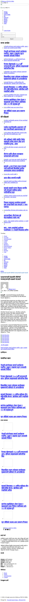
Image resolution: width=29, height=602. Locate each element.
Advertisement (7, 239)
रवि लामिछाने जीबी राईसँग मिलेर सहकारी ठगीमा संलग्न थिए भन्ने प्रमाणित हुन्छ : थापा (14, 141)
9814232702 (22, 600)
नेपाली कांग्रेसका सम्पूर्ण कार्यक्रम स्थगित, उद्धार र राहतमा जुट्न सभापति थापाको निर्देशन (15, 53)
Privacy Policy (7, 247)
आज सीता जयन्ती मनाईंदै (12, 178)
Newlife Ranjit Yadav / (13, 600)
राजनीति (6, 13)
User (5, 252)
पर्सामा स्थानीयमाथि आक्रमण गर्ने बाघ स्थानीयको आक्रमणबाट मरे (15, 128)
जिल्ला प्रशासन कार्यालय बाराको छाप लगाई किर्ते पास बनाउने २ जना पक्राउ (15, 204)
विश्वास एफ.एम (12, 289)
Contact (6, 240)
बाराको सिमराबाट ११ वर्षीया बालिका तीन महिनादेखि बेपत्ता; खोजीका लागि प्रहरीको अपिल (16, 89)
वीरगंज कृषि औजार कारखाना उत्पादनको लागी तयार (13, 155)
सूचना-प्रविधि (7, 14)
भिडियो (5, 22)
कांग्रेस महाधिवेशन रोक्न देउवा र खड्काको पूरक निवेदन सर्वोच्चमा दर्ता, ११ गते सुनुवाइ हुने (15, 102)
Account (6, 237)
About (5, 236)
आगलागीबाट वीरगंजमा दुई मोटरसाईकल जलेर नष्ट (12, 216)
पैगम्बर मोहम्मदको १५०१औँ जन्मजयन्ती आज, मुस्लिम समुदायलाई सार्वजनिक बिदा (16, 66)
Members (6, 244)
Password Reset (8, 246)
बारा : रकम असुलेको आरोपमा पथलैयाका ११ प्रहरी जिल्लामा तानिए (16, 229)
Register (6, 250)
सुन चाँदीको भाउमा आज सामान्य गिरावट (14, 417)
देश (4, 16)
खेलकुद (5, 19)
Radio (5, 249)
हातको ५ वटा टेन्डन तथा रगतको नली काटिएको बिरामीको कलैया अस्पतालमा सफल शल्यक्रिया (15, 168)
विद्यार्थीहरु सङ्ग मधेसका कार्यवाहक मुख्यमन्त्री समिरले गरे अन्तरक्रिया (16, 78)
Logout (6, 243)
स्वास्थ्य (5, 20)
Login (5, 242)
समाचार (5, 12)
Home (5, 573)
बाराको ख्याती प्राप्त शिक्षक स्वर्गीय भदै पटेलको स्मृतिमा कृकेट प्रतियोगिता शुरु (15, 190)
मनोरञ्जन (6, 17)
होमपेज (2, 271)
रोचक (5, 23)
